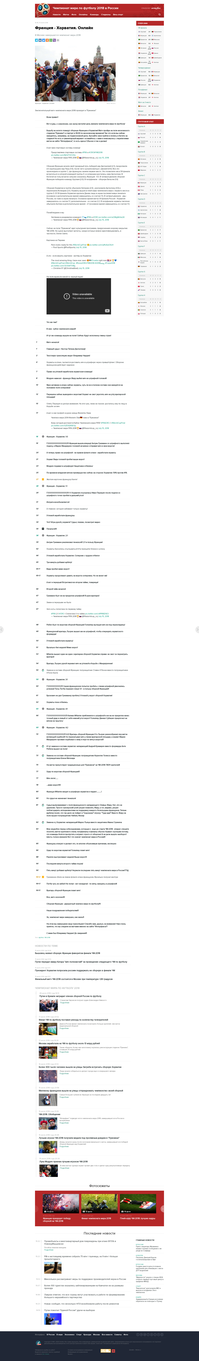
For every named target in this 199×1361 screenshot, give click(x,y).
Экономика (69, 1334)
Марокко (143, 170)
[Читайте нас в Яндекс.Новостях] (137, 1334)
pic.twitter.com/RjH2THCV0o (63, 155)
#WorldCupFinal (79, 245)
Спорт (138, 1286)
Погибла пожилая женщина (55, 1248)
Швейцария (144, 234)
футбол (41, 937)
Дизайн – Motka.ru (135, 1350)
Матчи (66, 14)
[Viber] (54, 40)
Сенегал (143, 310)
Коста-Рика (143, 241)
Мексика (143, 257)
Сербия (142, 237)
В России (139, 1245)
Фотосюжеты (99, 1186)
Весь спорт (118, 14)
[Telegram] (36, 40)
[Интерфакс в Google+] (155, 1334)
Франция (143, 183)
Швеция (143, 253)
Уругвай (143, 134)
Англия (142, 283)
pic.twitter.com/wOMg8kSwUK (112, 217)
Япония (142, 306)
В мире (138, 1297)
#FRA (84, 152)
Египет (142, 146)
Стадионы (106, 14)
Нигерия (143, 214)
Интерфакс (40, 1334)
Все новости (107, 1334)
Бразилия (143, 230)
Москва (139, 1275)
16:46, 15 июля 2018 (41, 23)
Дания (142, 186)
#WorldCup (70, 263)
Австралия (143, 194)
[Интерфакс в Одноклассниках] (162, 1334)
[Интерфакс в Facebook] (148, 1334)
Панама (142, 290)
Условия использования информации (80, 1350)
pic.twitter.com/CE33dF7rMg (63, 266)
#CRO (91, 152)
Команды (94, 14)
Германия (143, 266)
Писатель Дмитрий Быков (146, 1258)
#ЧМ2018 (98, 152)
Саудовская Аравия (144, 142)
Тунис (142, 286)
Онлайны (83, 14)
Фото (74, 14)
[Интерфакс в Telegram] (141, 1334)
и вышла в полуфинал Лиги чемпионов (148, 1290)
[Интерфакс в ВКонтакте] (151, 1334)
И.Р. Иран (143, 166)
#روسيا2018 (100, 263)
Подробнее (48, 1250)
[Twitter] (43, 40)
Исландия (143, 217)
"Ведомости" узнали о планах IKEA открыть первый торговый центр (149, 1279)
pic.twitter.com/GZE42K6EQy (63, 426)
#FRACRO (105, 423)
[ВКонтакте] (40, 40)
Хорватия (143, 206)
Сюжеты (118, 1334)
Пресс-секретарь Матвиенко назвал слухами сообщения (148, 1249)
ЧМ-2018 (47, 937)
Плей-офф (143, 23)
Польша (142, 313)
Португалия (144, 163)
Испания (143, 159)
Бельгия (143, 279)
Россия (142, 137)
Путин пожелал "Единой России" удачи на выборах (69, 1310)
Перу (142, 190)
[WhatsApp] (50, 40)
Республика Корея (144, 262)
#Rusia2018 (81, 263)
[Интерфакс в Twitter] (144, 1334)
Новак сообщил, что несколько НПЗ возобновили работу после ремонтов (81, 1304)
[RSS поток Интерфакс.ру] (158, 1334)
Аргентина (143, 210)
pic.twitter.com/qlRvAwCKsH (101, 245)
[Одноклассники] (47, 40)
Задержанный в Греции (149, 1300)
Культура (139, 1255)
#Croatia (94, 260)
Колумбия (143, 302)
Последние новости (99, 1233)
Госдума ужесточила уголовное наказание (149, 1268)
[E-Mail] (57, 40)
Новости (57, 14)
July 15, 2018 (103, 158)
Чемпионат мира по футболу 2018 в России (85, 8)
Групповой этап (146, 122)
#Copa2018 (110, 263)
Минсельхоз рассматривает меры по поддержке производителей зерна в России (85, 1279)
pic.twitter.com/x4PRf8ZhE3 (96, 614)
